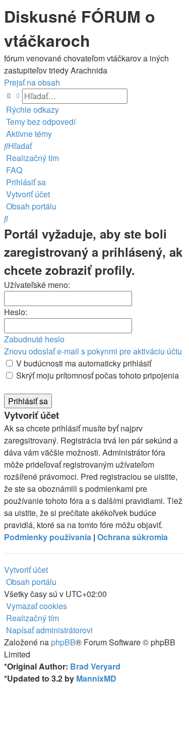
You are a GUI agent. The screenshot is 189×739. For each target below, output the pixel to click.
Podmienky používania (47, 537)
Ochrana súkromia (132, 537)
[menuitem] (40, 121)
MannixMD (96, 678)
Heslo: (15, 312)
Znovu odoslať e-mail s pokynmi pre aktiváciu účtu (93, 351)
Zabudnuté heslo (34, 339)
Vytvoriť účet (26, 569)
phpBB (63, 642)
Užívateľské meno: (37, 284)
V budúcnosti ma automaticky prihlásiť (82, 363)
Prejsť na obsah (32, 82)
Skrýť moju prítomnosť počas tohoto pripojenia (96, 375)
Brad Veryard (95, 666)
